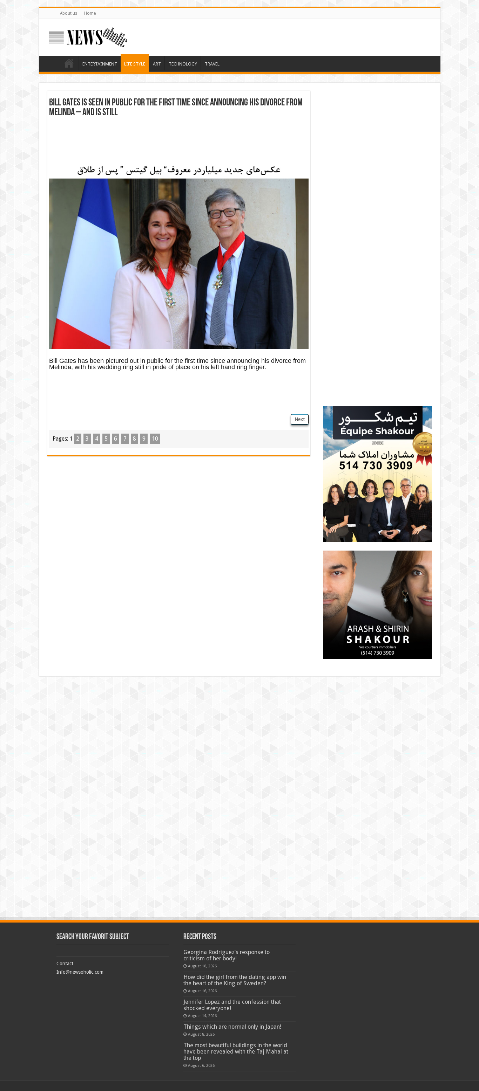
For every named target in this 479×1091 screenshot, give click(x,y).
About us (68, 13)
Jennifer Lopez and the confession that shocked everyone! (232, 1005)
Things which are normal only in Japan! (232, 1026)
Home (90, 13)
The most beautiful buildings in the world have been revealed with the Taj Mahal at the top (235, 1051)
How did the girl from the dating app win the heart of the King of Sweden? (234, 980)
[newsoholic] (88, 36)
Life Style (134, 64)
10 (155, 438)
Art (157, 64)
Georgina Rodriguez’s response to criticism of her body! (226, 955)
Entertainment (99, 64)
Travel (212, 64)
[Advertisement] (178, 142)
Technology (183, 64)
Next (300, 419)
